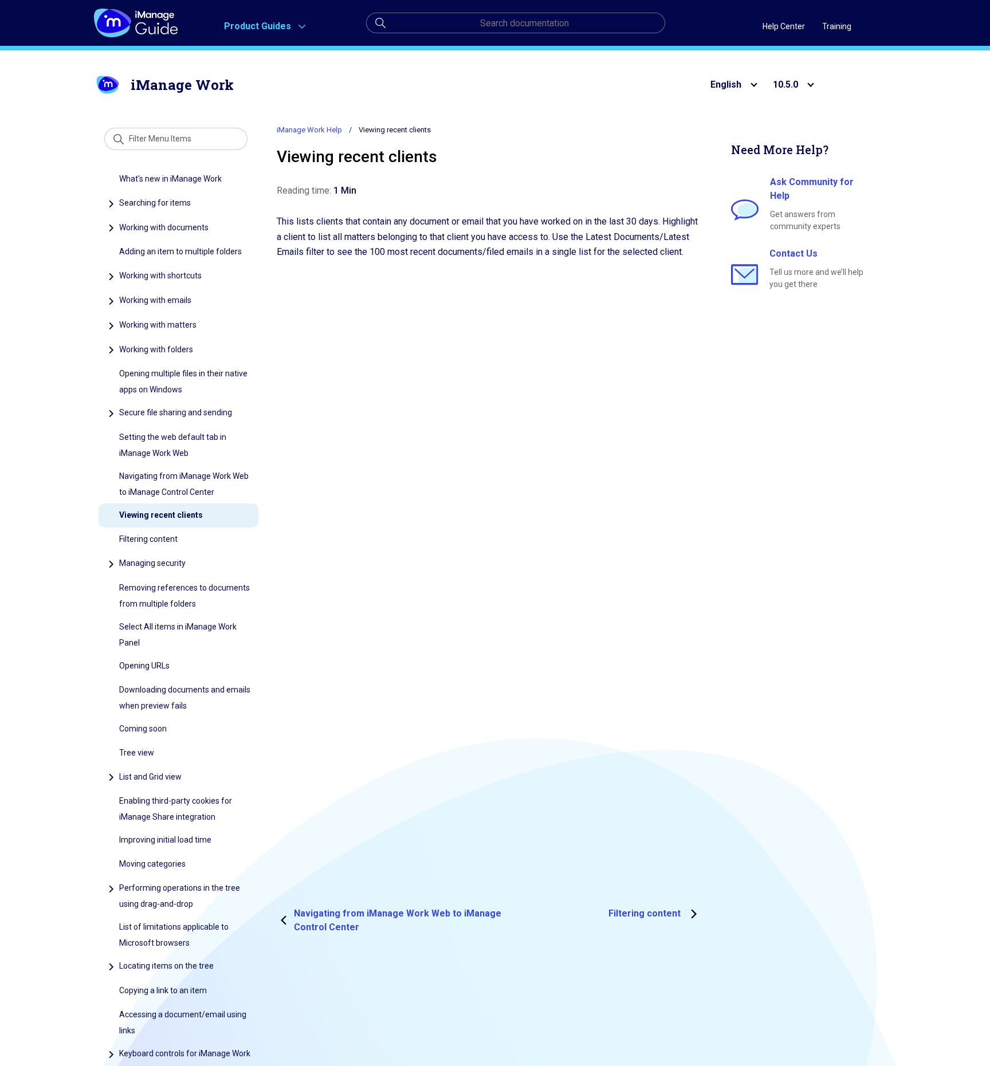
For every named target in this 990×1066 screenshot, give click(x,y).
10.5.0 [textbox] (785, 84)
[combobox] (727, 84)
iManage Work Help (309, 129)
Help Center (784, 26)
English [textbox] (725, 84)
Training (836, 26)
